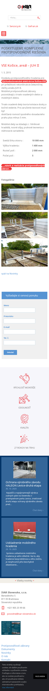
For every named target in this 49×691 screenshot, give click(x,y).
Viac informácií (8, 687)
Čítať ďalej (37, 510)
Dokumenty (8, 649)
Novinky (6, 652)
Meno (6, 305)
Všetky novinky (24, 580)
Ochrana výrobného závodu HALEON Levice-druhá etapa (23, 483)
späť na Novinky (9, 273)
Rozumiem (40, 676)
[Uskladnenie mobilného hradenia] (24, 538)
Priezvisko (8, 316)
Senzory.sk (15, 26)
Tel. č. (6, 338)
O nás (4, 656)
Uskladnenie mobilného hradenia (21, 544)
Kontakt (5, 659)
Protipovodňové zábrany (15, 645)
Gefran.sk (33, 26)
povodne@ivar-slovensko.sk (21, 613)
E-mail (7, 327)
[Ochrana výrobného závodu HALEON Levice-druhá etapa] (24, 477)
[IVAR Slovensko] (24, 10)
